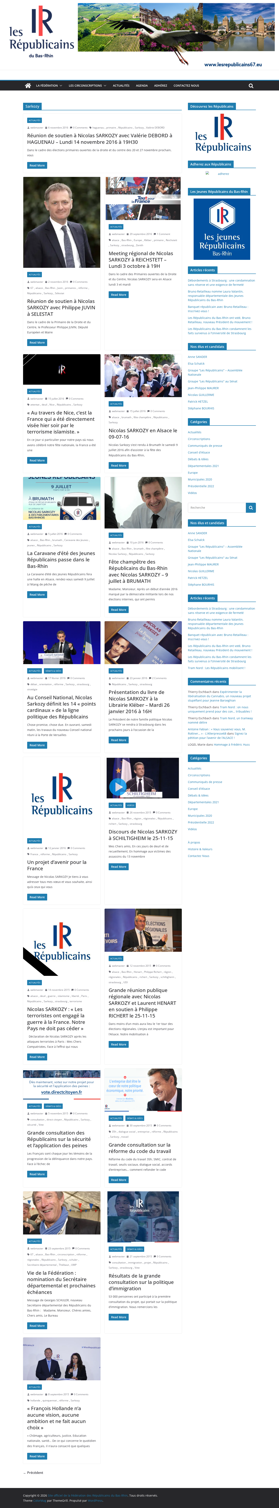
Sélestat (59, 293)
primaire (111, 127)
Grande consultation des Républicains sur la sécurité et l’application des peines (59, 1139)
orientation (45, 684)
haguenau (98, 127)
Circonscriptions (199, 439)
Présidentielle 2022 (201, 486)
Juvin (60, 288)
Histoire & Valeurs (200, 849)
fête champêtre (142, 417)
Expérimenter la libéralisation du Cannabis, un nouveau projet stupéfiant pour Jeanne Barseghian (219, 696)
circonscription (65, 1254)
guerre (52, 996)
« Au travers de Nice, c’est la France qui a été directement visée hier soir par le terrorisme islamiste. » (61, 422)
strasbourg (127, 245)
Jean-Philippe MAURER (203, 388)
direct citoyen (54, 1119)
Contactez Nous (186, 85)
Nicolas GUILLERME (201, 395)
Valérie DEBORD (155, 127)
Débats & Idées (53, 670)
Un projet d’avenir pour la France (57, 865)
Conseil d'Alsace (199, 452)
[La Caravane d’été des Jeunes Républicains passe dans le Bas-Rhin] (61, 498)
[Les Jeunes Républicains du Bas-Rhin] (222, 229)
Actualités (121, 85)
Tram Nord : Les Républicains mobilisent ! (216, 668)
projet (147, 1262)
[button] (60, 85)
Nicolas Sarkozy (118, 554)
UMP (74, 1265)
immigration (135, 1262)
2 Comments (159, 678)
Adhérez (160, 85)
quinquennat (49, 1400)
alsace (39, 288)
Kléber (148, 240)
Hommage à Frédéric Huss (232, 744)
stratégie (32, 689)
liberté (75, 996)
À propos (194, 842)
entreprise (144, 1131)
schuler (73, 1259)
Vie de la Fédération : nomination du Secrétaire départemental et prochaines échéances (61, 1282)
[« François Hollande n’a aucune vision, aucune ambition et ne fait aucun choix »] (61, 1359)
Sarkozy (139, 127)
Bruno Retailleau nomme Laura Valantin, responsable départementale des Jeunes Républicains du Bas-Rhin (215, 295)
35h (114, 1131)
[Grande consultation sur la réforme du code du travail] (143, 1090)
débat (33, 684)
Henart (138, 972)
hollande (35, 1400)
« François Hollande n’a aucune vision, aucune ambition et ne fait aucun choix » (56, 1418)
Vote (41, 1124)
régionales (149, 818)
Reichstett (171, 240)
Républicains (125, 127)
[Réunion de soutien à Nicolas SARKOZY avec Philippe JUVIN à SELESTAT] (61, 222)
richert (112, 823)
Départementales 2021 (203, 466)
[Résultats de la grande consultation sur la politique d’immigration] (143, 1216)
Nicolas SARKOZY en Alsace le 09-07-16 (143, 433)
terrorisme (76, 1001)
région (137, 818)
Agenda (142, 85)
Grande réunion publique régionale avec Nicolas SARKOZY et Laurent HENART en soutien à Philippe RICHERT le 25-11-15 (142, 1003)
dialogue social (126, 1131)
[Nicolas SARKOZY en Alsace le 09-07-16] (143, 375)
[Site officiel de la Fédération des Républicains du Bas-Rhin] (139, 3)
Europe (138, 240)
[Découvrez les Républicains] (222, 133)
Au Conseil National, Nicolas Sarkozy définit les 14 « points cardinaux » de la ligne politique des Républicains (61, 707)
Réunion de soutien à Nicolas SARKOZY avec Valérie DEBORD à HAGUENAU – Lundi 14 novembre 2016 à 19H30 (99, 138)
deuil (44, 404)
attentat (34, 404)
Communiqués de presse (205, 446)
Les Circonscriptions (85, 85)
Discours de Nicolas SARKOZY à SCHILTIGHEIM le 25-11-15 (143, 834)
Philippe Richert (153, 972)
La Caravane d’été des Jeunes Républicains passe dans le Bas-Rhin (61, 559)
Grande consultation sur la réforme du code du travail (140, 1147)
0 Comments (80, 127)
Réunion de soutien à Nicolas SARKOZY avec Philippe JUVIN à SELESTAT (61, 307)
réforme (83, 288)
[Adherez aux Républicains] (222, 176)
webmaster (36, 127)
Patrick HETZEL (198, 401)
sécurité (31, 1124)
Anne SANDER (197, 357)
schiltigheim (167, 977)
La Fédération (47, 85)
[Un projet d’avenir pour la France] (61, 795)
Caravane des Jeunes (76, 540)
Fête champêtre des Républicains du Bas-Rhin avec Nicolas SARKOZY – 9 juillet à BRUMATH (138, 571)
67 (31, 288)
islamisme (63, 996)
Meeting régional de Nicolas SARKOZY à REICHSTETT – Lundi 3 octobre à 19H (141, 259)
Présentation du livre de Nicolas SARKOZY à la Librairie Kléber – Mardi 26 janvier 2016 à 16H (139, 702)
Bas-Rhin (50, 288)
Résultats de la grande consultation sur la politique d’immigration (141, 1282)
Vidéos (130, 805)
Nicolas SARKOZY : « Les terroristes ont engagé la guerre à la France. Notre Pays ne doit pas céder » (56, 1019)
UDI (125, 982)
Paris (84, 996)
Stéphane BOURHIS (201, 408)
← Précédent (33, 1472)
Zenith (139, 245)
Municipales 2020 (200, 479)
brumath (126, 417)
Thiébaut (64, 1265)
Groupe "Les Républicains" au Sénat (212, 381)
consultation (37, 1119)
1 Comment (163, 234)
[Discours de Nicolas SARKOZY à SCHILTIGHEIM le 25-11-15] (143, 778)
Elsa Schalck (196, 363)
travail (124, 1136)
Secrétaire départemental (42, 1265)
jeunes (31, 545)
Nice (52, 404)
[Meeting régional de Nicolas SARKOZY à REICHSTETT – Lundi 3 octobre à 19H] (143, 198)
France (34, 854)
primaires (70, 288)
